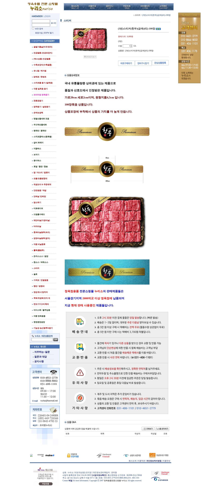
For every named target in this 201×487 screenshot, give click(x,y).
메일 (70, 480)
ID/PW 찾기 (49, 33)
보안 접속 (39, 29)
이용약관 (141, 461)
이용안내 (166, 461)
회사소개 (132, 461)
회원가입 (39, 33)
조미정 (114, 472)
